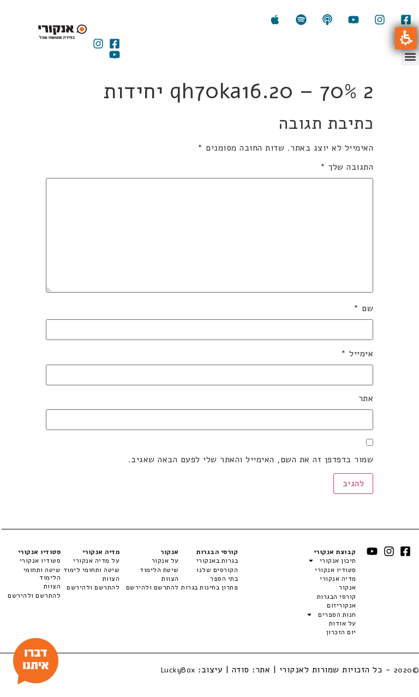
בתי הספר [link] (224, 578)
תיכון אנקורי (338, 560)
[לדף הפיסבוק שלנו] (406, 20)
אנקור (347, 587)
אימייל (357, 353)
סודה (240, 670)
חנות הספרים (337, 614)
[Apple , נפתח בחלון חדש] (275, 20)
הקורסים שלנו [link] (217, 570)
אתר (365, 398)
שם (363, 308)
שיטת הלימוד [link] (159, 570)
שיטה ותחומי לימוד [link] (91, 570)
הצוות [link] (169, 578)
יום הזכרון (341, 632)
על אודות (342, 623)
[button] (406, 38)
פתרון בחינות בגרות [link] (209, 587)
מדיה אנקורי (338, 578)
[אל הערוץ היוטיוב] (353, 20)
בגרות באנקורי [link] (217, 560)
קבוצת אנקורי (335, 551)
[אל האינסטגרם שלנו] (380, 20)
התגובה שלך (346, 167)
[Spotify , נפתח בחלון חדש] (301, 20)
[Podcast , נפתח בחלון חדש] (327, 20)
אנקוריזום (341, 605)
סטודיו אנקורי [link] (40, 560)
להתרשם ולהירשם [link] (152, 587)
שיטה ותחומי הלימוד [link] (42, 574)
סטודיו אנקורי (335, 570)
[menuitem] (208, 560)
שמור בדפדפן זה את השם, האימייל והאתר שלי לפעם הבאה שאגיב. (250, 459)
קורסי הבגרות (336, 596)
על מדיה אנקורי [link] (96, 560)
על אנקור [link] (165, 560)
